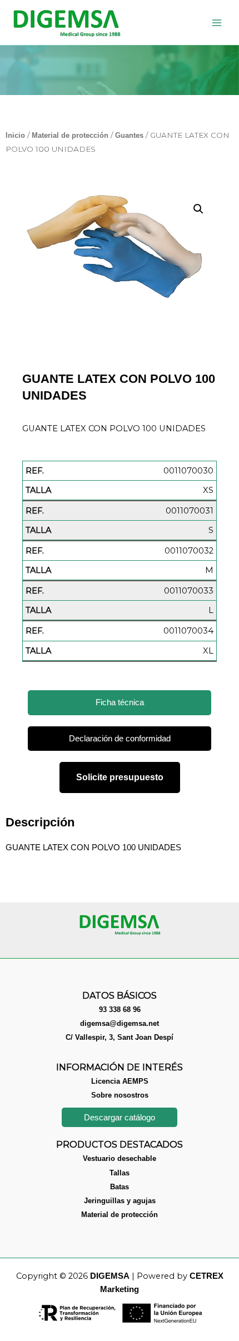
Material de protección (70, 135)
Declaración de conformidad (120, 738)
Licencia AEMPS (119, 1081)
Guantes (129, 135)
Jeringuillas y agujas (120, 1201)
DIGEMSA (110, 1276)
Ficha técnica (120, 702)
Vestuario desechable (119, 1158)
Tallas (119, 1173)
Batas (119, 1187)
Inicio (15, 135)
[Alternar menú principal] (217, 22)
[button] (198, 209)
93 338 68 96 (120, 1009)
